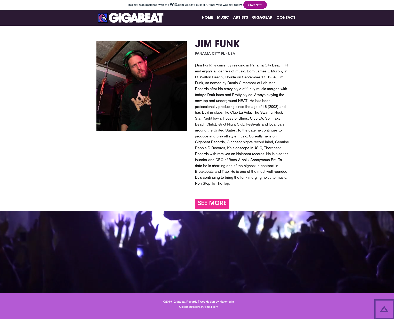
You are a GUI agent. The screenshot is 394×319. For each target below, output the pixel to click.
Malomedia (227, 301)
